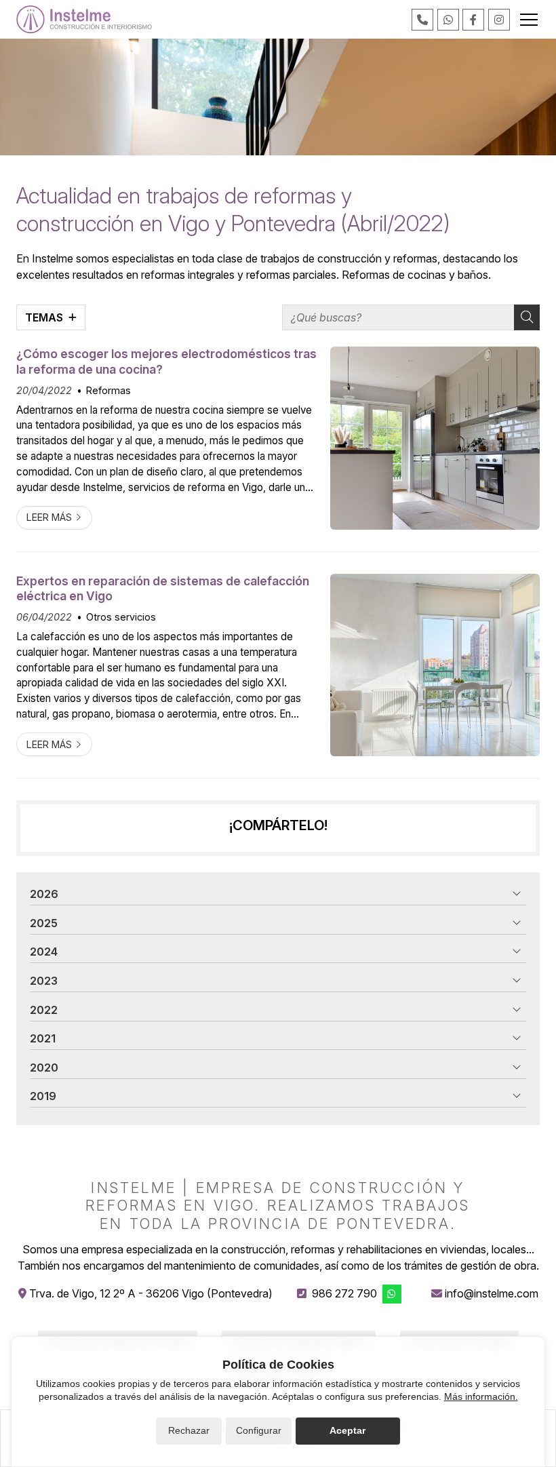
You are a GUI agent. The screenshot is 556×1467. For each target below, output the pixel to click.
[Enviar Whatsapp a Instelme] (448, 20)
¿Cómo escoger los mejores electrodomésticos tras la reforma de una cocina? (166, 361)
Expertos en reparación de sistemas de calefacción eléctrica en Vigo (162, 588)
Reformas (108, 390)
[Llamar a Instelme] (422, 20)
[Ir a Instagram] (499, 20)
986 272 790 (344, 1293)
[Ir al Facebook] (473, 20)
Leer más (49, 517)
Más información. (481, 1396)
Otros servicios (121, 617)
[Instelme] (84, 19)
